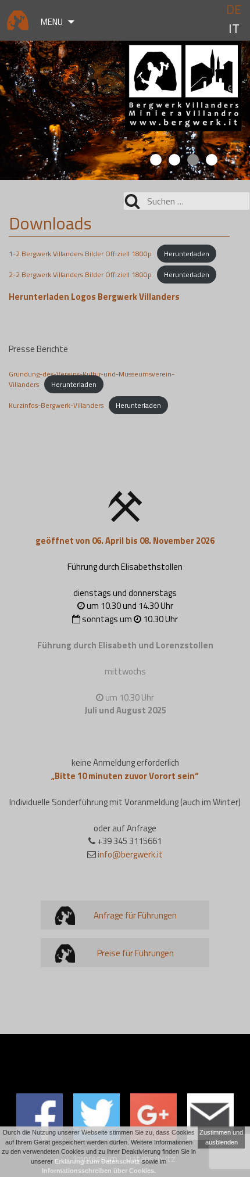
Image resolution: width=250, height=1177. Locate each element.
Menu (52, 21)
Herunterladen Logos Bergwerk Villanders (94, 296)
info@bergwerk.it (130, 854)
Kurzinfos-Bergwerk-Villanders (56, 405)
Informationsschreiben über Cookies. (99, 1170)
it (234, 28)
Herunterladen (186, 253)
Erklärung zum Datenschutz (97, 1161)
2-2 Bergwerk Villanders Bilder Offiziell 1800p (80, 274)
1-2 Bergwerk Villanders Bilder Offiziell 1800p (80, 253)
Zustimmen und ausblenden (221, 1137)
